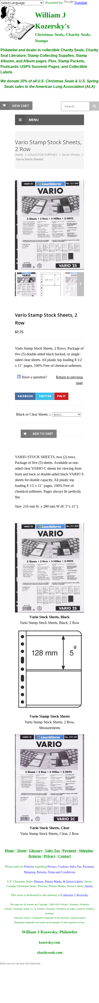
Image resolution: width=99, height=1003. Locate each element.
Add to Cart (43, 433)
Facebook (25, 396)
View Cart (20, 105)
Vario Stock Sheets (29, 159)
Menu (33, 120)
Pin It (61, 396)
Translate (80, 3)
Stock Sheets (71, 154)
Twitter (45, 396)
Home (19, 154)
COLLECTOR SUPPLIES (43, 154)
